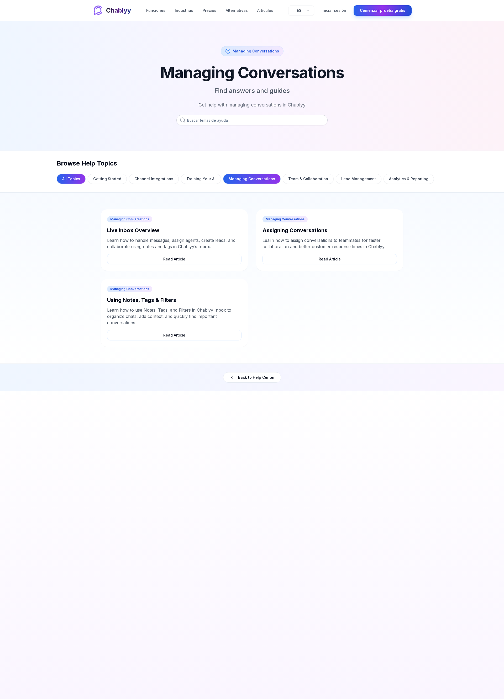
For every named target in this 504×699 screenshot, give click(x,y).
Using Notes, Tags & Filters (141, 300)
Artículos (265, 10)
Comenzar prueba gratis (382, 10)
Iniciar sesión (334, 10)
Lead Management (358, 179)
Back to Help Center (256, 377)
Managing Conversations (252, 179)
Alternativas (237, 10)
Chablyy (118, 10)
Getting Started (107, 179)
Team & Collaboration (308, 179)
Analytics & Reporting (408, 179)
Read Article (174, 259)
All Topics (71, 179)
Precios (209, 10)
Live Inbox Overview (133, 230)
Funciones (155, 10)
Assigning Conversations (294, 230)
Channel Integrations (153, 179)
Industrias (184, 10)
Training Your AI (201, 179)
